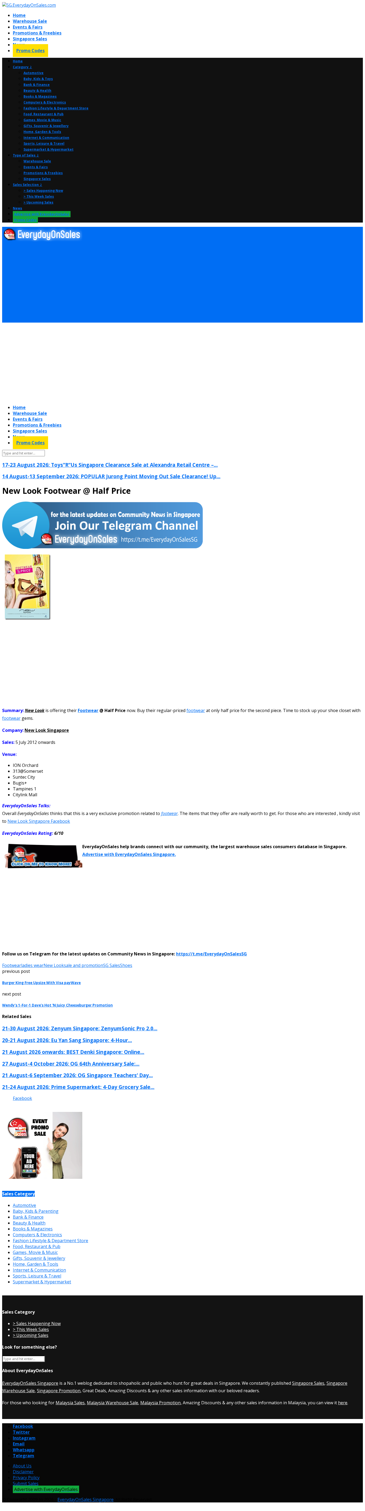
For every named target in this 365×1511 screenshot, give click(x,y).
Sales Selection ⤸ (27, 184)
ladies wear (32, 965)
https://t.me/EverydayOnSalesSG (211, 954)
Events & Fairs (27, 27)
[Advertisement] (162, 282)
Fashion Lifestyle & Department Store (56, 108)
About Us (22, 1466)
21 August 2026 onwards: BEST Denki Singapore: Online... (73, 1052)
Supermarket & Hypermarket (48, 149)
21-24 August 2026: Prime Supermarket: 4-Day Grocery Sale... (78, 1087)
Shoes (126, 965)
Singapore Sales (30, 39)
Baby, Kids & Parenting (36, 1211)
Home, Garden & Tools (42, 131)
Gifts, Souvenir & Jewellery (46, 126)
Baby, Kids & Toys (38, 78)
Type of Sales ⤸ (26, 155)
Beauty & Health (37, 90)
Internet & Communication (46, 137)
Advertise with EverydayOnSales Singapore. (129, 854)
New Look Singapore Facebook (38, 821)
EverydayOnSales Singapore (30, 1383)
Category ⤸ (22, 67)
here (342, 1403)
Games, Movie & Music (42, 120)
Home (19, 15)
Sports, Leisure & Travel (44, 143)
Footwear (88, 710)
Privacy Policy (26, 1478)
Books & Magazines (40, 96)
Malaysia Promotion (160, 1403)
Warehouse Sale (30, 21)
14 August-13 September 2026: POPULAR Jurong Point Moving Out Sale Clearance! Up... (111, 476)
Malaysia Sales (70, 1403)
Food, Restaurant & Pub (44, 114)
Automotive (34, 73)
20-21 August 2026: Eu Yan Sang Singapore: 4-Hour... (67, 1040)
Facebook (22, 1098)
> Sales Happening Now (43, 190)
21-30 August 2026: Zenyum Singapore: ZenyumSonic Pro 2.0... (79, 1028)
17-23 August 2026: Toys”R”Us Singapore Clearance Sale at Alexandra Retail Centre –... (110, 464)
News (17, 208)
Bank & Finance (37, 84)
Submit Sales (25, 1483)
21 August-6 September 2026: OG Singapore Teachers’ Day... (77, 1075)
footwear (196, 710)
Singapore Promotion (58, 1391)
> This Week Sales (39, 196)
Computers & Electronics (45, 102)
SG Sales (111, 965)
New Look (54, 965)
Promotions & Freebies (37, 33)
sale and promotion (83, 965)
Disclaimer (23, 1472)
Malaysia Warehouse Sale (112, 1403)
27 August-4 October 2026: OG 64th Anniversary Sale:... (70, 1063)
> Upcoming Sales (38, 202)
